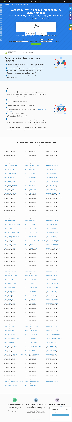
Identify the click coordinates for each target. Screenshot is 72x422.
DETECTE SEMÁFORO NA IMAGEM (10, 161)
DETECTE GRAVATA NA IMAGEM (31, 189)
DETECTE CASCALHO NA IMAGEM (31, 311)
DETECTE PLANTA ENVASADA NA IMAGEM (11, 232)
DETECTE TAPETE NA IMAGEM (30, 279)
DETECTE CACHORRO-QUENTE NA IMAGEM (12, 224)
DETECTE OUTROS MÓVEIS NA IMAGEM (53, 307)
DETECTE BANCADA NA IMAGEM (52, 165)
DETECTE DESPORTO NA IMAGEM (10, 197)
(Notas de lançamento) (36, 419)
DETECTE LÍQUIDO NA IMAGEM (52, 326)
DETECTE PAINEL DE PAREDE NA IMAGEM (54, 373)
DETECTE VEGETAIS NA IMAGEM (31, 369)
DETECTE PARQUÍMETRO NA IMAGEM (32, 165)
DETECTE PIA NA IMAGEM (51, 252)
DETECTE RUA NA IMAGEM (51, 161)
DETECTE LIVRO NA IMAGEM (51, 256)
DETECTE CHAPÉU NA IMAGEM (30, 181)
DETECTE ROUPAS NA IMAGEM (52, 283)
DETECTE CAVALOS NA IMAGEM (10, 173)
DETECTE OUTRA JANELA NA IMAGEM (11, 385)
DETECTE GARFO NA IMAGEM (51, 208)
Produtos (31, 1)
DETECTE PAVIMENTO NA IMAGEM (31, 330)
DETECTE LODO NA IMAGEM (9, 326)
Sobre (45, 1)
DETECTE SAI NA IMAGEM (51, 315)
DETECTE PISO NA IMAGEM (9, 299)
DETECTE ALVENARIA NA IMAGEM (52, 369)
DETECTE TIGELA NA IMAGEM (51, 212)
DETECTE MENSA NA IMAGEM (51, 236)
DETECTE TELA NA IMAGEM (30, 283)
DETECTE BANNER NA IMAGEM (31, 267)
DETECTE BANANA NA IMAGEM (10, 216)
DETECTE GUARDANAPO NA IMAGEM (32, 326)
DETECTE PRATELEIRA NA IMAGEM (52, 350)
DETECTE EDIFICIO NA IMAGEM (52, 271)
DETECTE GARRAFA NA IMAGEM (31, 205)
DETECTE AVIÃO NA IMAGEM (30, 153)
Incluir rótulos (23, 39)
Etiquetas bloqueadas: (35, 41)
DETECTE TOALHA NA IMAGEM (52, 366)
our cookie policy (63, 412)
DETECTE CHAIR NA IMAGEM (30, 228)
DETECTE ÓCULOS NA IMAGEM (52, 185)
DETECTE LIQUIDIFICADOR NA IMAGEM (32, 256)
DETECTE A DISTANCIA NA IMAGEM (52, 244)
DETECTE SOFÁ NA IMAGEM (51, 228)
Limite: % (40, 39)
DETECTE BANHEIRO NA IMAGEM (10, 240)
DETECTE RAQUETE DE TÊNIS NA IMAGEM (11, 205)
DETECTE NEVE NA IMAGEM (51, 354)
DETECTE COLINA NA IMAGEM (9, 315)
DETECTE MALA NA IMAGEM (51, 189)
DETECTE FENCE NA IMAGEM (30, 295)
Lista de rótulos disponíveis (59, 41)
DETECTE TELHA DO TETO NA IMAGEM (11, 283)
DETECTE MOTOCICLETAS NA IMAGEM (11, 153)
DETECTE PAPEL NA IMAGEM (9, 330)
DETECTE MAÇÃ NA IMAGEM (30, 216)
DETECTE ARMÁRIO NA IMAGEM (31, 275)
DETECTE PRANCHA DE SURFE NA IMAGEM (54, 201)
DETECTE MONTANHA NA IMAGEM (52, 322)
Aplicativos (31, 52)
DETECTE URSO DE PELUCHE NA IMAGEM (11, 263)
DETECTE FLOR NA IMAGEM (30, 303)
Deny (65, 417)
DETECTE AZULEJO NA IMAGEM (31, 377)
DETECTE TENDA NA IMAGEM (9, 366)
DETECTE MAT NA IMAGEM (30, 318)
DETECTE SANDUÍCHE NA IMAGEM (52, 216)
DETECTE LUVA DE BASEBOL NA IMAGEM (11, 201)
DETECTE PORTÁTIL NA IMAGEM (10, 244)
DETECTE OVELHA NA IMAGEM (30, 173)
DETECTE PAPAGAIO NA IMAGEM (31, 197)
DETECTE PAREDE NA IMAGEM (30, 373)
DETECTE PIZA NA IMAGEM (30, 224)
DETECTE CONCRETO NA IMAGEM (10, 373)
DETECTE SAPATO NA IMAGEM (30, 185)
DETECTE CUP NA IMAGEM (30, 208)
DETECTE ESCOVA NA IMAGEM (9, 267)
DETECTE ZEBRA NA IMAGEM (51, 177)
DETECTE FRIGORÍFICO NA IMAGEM (10, 256)
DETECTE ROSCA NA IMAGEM (51, 224)
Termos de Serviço (44, 35)
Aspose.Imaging (59, 406)
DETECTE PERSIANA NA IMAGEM (52, 381)
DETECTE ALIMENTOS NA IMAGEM (10, 307)
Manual (23, 52)
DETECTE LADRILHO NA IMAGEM (52, 299)
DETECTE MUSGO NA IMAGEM (30, 322)
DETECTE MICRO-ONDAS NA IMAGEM (53, 248)
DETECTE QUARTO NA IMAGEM (31, 232)
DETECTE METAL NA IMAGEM (51, 318)
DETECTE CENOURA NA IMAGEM (52, 220)
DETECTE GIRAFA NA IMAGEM (9, 181)
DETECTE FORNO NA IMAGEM (9, 252)
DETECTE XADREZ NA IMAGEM (9, 369)
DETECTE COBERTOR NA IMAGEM (52, 267)
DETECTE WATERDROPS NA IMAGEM (32, 381)
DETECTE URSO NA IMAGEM (30, 177)
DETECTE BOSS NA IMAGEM (9, 177)
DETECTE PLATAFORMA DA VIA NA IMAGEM (54, 338)
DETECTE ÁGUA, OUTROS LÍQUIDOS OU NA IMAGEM (13, 381)
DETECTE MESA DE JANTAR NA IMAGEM (11, 236)
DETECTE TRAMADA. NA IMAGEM (10, 311)
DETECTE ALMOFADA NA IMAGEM (52, 330)
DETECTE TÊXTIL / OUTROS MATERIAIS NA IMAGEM (34, 366)
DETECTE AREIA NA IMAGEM (9, 350)
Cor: (47, 39)
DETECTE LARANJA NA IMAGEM (10, 220)
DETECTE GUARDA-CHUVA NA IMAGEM (11, 185)
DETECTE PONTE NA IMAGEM (30, 271)
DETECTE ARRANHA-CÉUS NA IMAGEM (32, 354)
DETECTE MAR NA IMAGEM (30, 350)
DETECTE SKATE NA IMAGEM (30, 201)
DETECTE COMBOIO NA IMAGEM (10, 157)
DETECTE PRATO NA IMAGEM (51, 205)
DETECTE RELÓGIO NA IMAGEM (10, 260)
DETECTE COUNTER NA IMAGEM (31, 287)
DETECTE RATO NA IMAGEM (30, 244)
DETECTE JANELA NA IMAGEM (30, 236)
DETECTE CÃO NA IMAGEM (51, 169)
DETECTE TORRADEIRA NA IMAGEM (31, 252)
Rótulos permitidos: (12, 41)
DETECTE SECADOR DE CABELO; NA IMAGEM (33, 263)
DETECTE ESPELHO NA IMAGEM (52, 232)
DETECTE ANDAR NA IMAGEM (51, 295)
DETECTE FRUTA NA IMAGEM (30, 307)
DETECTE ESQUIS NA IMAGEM (30, 193)
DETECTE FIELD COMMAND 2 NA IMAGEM (11, 338)
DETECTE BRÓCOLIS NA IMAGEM (31, 220)
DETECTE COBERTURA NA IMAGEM (10, 346)
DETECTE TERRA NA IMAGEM (51, 311)
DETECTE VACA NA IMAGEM (51, 173)
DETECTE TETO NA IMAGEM (51, 279)
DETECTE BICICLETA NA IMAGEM (31, 150)
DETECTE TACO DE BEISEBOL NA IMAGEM (54, 197)
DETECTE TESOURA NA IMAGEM (52, 260)
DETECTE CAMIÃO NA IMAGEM (31, 157)
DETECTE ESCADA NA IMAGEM (30, 358)
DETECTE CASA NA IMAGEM (30, 315)
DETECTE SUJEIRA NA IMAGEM (51, 291)
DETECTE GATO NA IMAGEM (30, 169)
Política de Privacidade (52, 35)
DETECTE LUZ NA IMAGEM (9, 318)
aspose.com (35, 18)
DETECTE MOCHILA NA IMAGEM (52, 181)
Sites (41, 1)
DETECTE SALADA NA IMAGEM (51, 346)
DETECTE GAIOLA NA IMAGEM (51, 275)
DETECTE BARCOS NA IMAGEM (52, 157)
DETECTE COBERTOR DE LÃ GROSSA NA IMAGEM (34, 346)
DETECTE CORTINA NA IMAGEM (10, 291)
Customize (56, 417)
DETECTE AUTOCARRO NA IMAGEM (52, 153)
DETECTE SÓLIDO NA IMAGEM (9, 358)
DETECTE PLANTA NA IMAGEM (9, 334)
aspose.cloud (45, 18)
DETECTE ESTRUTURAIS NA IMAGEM (32, 362)
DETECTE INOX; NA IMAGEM (30, 338)
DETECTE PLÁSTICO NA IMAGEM (31, 334)
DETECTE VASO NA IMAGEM (30, 260)
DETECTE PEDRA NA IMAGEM (51, 358)
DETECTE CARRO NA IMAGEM (51, 150)
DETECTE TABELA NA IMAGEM (51, 362)
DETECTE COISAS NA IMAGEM (30, 291)
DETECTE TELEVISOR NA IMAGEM (52, 240)
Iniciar (36, 43)
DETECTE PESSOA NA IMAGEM (9, 150)
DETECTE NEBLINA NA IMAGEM (52, 303)
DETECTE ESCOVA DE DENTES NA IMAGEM (54, 263)
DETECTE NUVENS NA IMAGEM (9, 287)
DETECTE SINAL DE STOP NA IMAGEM (11, 165)
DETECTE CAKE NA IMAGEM (9, 228)
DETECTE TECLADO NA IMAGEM (10, 248)
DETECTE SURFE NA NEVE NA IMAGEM (53, 193)
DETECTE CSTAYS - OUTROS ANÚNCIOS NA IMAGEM (13, 354)
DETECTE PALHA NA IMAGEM (9, 362)
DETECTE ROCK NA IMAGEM (51, 342)
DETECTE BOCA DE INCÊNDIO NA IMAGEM (33, 161)
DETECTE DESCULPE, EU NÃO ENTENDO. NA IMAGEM (35, 240)
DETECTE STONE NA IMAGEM (30, 299)
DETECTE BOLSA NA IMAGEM (9, 189)
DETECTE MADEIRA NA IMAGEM (10, 303)
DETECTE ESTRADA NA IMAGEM (31, 342)
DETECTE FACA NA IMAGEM (9, 212)
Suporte (36, 1)
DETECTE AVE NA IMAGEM (9, 169)
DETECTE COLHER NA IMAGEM (30, 212)
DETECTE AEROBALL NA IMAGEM (10, 193)
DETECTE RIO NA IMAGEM (9, 342)
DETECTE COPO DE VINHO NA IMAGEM (11, 208)
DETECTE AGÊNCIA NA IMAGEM (10, 271)
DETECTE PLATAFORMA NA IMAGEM (53, 334)
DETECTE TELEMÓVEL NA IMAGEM (31, 248)
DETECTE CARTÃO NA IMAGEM (9, 279)
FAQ (26, 52)
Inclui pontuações (31, 39)
